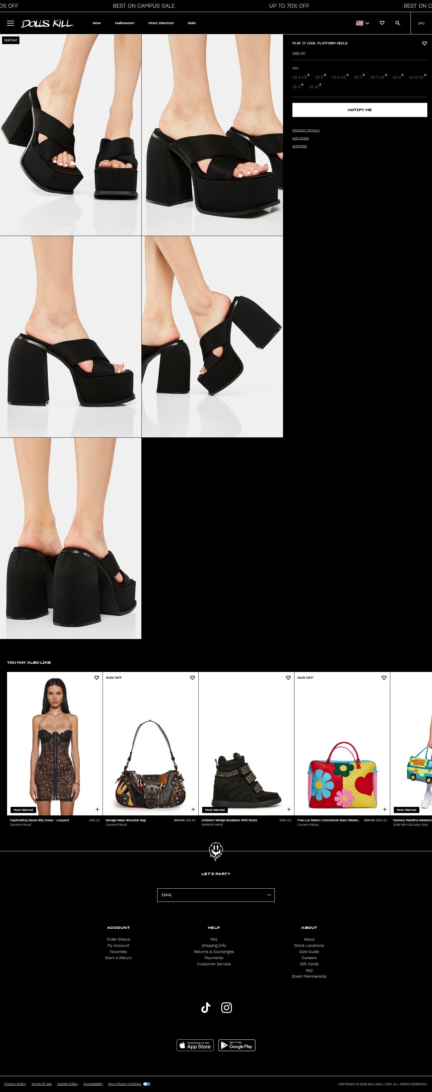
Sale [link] (192, 23)
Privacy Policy (15, 1084)
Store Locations (309, 945)
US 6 (319, 77)
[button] (142, 6)
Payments (214, 958)
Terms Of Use (41, 1084)
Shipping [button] (299, 146)
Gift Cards (309, 964)
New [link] (97, 23)
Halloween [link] (124, 23)
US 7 (358, 77)
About (309, 939)
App (309, 970)
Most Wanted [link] (161, 23)
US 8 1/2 (416, 77)
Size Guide (309, 952)
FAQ (213, 939)
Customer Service (214, 964)
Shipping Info (214, 945)
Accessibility (93, 1084)
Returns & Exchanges (214, 952)
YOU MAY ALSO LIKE (29, 662)
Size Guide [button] (300, 138)
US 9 (296, 87)
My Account (118, 945)
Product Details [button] (305, 130)
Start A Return (118, 958)
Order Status (118, 939)
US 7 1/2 (377, 77)
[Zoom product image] (70, 135)
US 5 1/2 (299, 77)
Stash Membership (309, 976)
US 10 (314, 87)
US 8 (397, 77)
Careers (309, 958)
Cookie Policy (67, 1084)
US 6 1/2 (338, 77)
